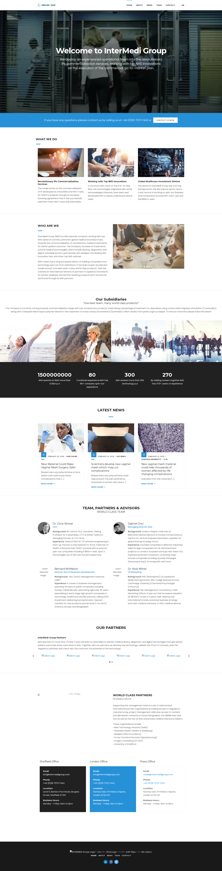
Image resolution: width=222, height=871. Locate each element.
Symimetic (64, 324)
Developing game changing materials (76, 328)
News (149, 5)
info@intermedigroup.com (56, 774)
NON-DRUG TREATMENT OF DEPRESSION (21, 328)
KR (183, 5)
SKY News (121, 456)
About (139, 5)
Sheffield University (151, 459)
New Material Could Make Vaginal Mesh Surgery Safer (58, 466)
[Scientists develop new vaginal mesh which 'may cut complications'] (111, 437)
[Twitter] (116, 862)
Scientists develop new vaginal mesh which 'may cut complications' (110, 467)
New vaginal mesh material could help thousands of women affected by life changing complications (158, 469)
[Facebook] (111, 862)
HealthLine (72, 456)
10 (167, 459)
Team (159, 5)
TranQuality (9, 324)
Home (129, 5)
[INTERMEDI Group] (111, 851)
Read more (47, 484)
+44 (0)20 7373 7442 (53, 783)
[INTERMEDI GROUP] (46, 5)
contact (170, 5)
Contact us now (165, 120)
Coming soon (121, 324)
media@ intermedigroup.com (158, 774)
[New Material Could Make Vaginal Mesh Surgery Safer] (61, 437)
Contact (126, 855)
